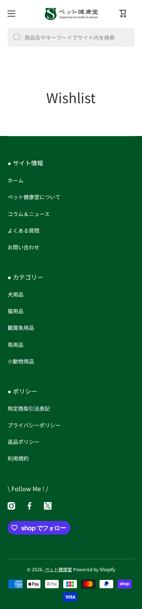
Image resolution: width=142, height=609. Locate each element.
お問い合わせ (23, 246)
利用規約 (18, 458)
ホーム (15, 180)
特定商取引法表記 (29, 408)
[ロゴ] (71, 13)
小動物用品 (21, 361)
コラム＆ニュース (29, 214)
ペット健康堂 (58, 569)
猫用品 (15, 311)
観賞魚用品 (21, 327)
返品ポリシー (23, 441)
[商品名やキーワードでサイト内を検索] (14, 37)
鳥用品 (15, 344)
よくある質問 (23, 230)
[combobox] (71, 37)
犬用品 (15, 294)
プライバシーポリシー (34, 425)
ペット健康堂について (34, 197)
